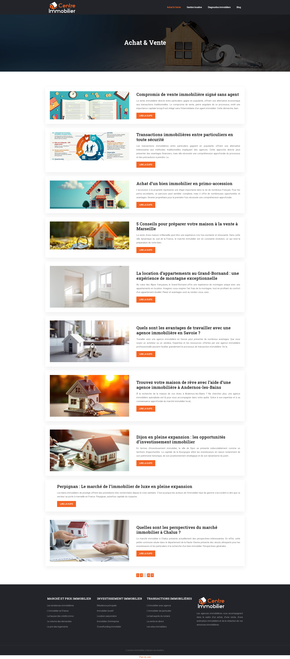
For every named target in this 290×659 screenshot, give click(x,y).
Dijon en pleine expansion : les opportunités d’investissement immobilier (180, 439)
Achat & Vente (174, 7)
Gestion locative (194, 7)
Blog (239, 7)
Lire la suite (145, 116)
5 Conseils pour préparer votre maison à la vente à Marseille (187, 226)
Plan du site (145, 657)
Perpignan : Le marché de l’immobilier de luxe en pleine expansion (124, 486)
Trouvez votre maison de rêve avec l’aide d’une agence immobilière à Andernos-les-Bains (183, 385)
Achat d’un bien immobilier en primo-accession (184, 183)
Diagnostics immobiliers (219, 7)
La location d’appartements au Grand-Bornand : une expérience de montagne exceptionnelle (187, 276)
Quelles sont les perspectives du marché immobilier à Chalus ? (176, 530)
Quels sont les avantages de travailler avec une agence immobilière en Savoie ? (183, 330)
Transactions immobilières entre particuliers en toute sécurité (184, 137)
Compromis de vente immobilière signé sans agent (187, 94)
